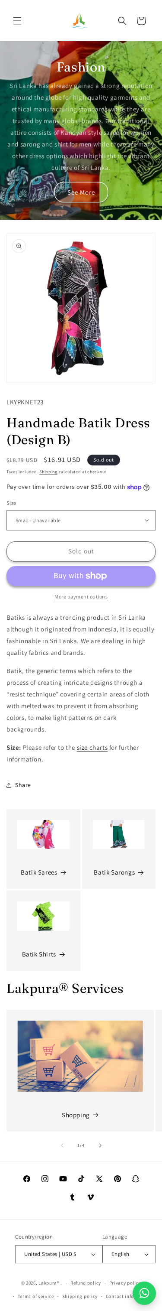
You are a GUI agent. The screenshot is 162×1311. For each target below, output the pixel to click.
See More (81, 192)
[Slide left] (62, 1145)
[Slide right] (100, 1145)
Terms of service (36, 1296)
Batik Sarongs (114, 872)
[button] (17, 20)
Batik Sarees (39, 872)
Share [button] (23, 785)
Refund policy (85, 1283)
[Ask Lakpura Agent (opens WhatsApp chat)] (144, 1293)
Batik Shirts (39, 954)
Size (11, 503)
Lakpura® (49, 1283)
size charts (92, 747)
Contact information (129, 1296)
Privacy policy (125, 1283)
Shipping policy (80, 1296)
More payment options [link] (81, 596)
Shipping (48, 472)
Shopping (76, 1115)
